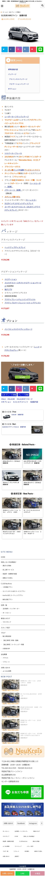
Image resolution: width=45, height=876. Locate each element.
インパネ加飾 (14, 170)
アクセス (5, 658)
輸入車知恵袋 (7, 636)
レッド (37, 346)
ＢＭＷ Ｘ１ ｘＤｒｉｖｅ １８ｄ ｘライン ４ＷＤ (31, 681)
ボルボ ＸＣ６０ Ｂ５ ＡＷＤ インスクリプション (31, 708)
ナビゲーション (11, 279)
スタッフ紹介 (5, 627)
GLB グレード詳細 (9, 394)
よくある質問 (7, 671)
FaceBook (21, 823)
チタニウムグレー (11, 350)
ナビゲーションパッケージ (19, 84)
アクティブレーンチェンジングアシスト (20, 299)
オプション (12, 89)
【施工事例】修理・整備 (10, 640)
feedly (23, 377)
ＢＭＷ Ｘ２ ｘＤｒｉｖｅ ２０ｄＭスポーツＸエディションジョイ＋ (31, 734)
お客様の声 (6, 648)
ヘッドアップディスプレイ (15, 247)
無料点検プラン (8, 599)
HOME (3, 557)
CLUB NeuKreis (23, 841)
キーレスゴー (31, 200)
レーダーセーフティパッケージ (17, 116)
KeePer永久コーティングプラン (13, 595)
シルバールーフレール (13, 153)
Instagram (33, 823)
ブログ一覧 (5, 851)
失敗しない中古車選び (8, 562)
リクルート (6, 662)
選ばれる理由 (7, 565)
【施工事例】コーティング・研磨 (13, 644)
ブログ (3, 633)
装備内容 (34, 401)
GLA (4, 399)
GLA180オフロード (25, 399)
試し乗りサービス (8, 570)
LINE (22, 873)
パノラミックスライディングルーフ (18, 329)
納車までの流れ (8, 578)
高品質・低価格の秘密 (10, 574)
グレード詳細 (23, 394)
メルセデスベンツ (21, 401)
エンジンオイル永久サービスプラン (14, 591)
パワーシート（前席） (13, 190)
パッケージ (12, 74)
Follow (22, 369)
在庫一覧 (4, 605)
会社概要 (4, 654)
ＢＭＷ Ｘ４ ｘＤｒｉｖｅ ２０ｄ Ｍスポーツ (31, 721)
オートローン (7, 613)
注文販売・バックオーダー (11, 609)
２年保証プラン (8, 587)
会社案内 (27, 851)
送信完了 (17, 856)
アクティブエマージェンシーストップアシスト (23, 302)
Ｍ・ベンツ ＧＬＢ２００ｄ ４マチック (31, 695)
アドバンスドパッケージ (18, 79)
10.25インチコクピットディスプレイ (19, 203)
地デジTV (8, 289)
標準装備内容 (13, 69)
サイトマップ (18, 846)
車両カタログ (5, 618)
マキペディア (7, 622)
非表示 (18, 60)
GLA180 (12, 399)
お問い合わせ (7, 873)
